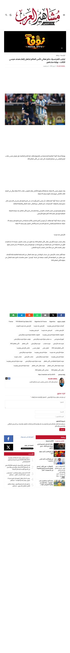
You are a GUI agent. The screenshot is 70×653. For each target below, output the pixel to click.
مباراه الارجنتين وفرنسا (57, 357)
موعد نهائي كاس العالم (38, 365)
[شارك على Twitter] (53, 315)
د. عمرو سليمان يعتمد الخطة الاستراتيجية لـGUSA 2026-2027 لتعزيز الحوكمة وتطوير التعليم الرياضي (19, 459)
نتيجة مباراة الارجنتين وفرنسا (21, 365)
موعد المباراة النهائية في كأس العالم (54, 361)
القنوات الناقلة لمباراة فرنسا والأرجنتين (29, 334)
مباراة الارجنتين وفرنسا (40, 352)
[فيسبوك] (9, 378)
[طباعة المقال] (13, 315)
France (11, 321)
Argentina (52, 321)
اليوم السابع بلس (59, 339)
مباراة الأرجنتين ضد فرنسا (57, 352)
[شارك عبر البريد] (45, 315)
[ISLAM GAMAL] (61, 382)
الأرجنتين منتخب (59, 330)
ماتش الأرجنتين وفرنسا (23, 348)
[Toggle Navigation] (64, 14)
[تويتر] (6, 378)
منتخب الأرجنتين (28, 357)
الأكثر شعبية (50, 441)
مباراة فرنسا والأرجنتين (25, 352)
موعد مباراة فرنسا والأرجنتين (33, 361)
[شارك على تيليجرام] (21, 315)
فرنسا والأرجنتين (35, 343)
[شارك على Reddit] (29, 315)
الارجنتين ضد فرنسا (46, 330)
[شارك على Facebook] (61, 315)
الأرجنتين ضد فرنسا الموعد (23, 326)
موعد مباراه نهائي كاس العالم (56, 365)
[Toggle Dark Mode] (10, 14)
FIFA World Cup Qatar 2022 (24, 321)
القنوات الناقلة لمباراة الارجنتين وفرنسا (53, 334)
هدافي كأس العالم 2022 (41, 370)
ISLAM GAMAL (61, 66)
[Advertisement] (35, 80)
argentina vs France (41, 321)
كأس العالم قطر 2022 (58, 348)
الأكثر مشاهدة (59, 441)
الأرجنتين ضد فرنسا (39, 326)
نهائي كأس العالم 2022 (57, 370)
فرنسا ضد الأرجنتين (58, 343)
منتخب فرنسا (18, 357)
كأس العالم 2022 (14, 343)
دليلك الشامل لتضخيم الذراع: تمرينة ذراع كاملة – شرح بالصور (45, 446)
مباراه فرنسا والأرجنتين (42, 357)
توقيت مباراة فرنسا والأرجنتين (22, 339)
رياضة (57, 55)
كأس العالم (25, 343)
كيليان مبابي (45, 348)
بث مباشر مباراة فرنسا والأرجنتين (42, 339)
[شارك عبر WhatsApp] (37, 315)
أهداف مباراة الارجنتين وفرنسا (55, 326)
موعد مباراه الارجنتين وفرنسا (14, 361)
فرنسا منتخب (46, 343)
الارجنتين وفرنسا (34, 330)
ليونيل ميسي (36, 348)
